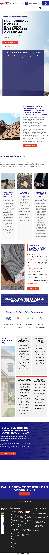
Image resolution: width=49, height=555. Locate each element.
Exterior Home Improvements (26, 530)
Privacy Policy (29, 553)
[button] (40, 8)
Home (21, 501)
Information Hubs (15, 530)
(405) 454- (35, 3)
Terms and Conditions (21, 553)
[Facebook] (26, 3)
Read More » (4, 530)
